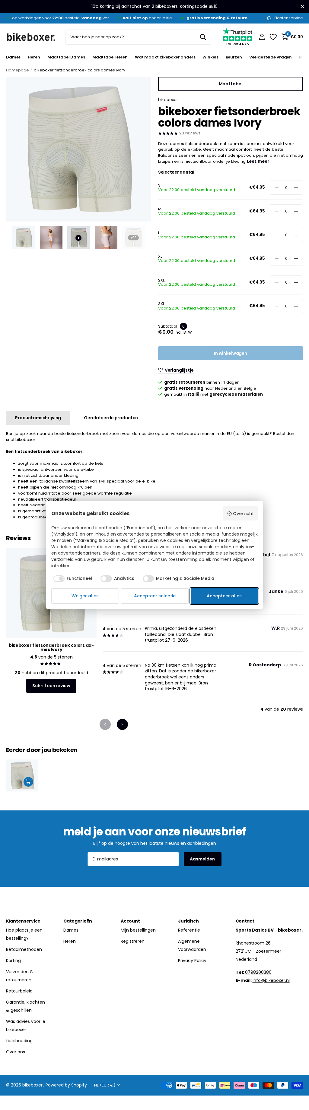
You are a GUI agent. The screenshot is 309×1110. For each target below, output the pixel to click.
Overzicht (243, 514)
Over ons (15, 1052)
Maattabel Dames (66, 57)
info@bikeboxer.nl (271, 980)
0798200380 (258, 972)
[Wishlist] (272, 37)
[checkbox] (72, 578)
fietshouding (19, 1041)
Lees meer (258, 161)
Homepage (17, 70)
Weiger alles (85, 596)
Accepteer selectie (155, 596)
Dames (13, 57)
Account (130, 921)
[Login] (262, 37)
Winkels (210, 57)
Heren (34, 57)
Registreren (133, 941)
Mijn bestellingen (138, 930)
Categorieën (77, 921)
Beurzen (234, 57)
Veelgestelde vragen (270, 57)
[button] (296, 188)
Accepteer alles (224, 596)
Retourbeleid (19, 991)
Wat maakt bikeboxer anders (165, 57)
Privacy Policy (192, 960)
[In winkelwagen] (28, 782)
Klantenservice (23, 921)
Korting (13, 960)
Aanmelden (203, 859)
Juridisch (188, 921)
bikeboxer (168, 99)
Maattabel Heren (110, 57)
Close (302, 6)
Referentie (189, 930)
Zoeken (203, 37)
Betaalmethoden (24, 949)
